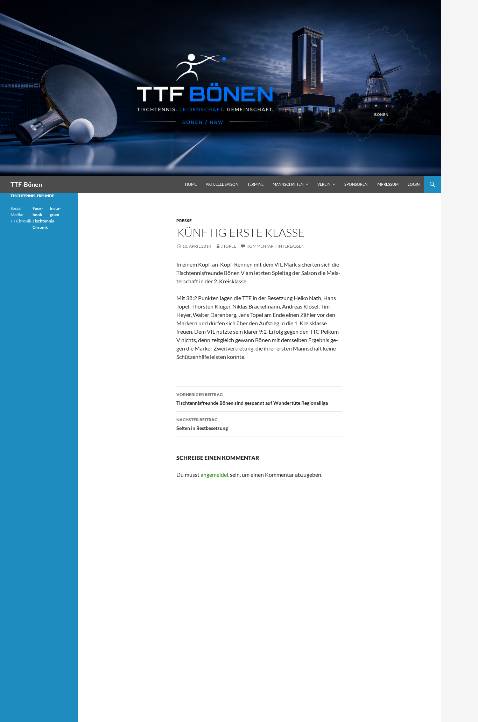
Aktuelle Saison (222, 184)
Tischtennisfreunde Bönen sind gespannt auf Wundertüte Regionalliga (252, 399)
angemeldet (215, 474)
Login (414, 184)
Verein (323, 184)
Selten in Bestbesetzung (202, 424)
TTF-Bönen (26, 184)
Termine (255, 184)
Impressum (388, 184)
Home (191, 184)
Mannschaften (288, 184)
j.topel (228, 246)
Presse (184, 220)
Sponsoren (355, 184)
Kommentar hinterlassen (275, 246)
